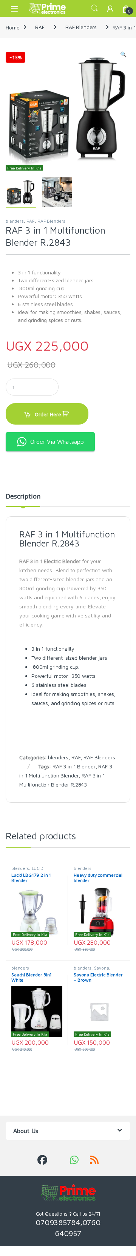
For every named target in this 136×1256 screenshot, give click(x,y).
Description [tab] (23, 496)
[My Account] (110, 8)
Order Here (48, 414)
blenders (15, 221)
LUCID (37, 868)
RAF (40, 27)
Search (94, 8)
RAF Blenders (81, 27)
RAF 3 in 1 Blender (74, 766)
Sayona (101, 967)
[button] (123, 54)
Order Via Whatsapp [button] (56, 441)
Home (12, 27)
